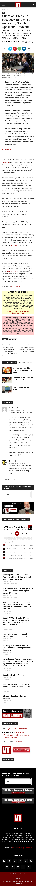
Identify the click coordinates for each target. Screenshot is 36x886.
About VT (9, 311)
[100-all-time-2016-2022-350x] (18, 803)
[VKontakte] (18, 867)
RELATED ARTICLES (9, 363)
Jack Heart (29, 733)
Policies (20, 874)
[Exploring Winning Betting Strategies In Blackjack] (7, 380)
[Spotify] (7, 867)
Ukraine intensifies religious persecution (14, 697)
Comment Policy (18, 313)
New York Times (12, 271)
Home (3, 9)
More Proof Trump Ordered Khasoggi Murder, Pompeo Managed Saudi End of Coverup (9, 352)
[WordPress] (23, 867)
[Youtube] (29, 867)
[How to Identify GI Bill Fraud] (7, 389)
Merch (22, 876)
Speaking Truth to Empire (13, 675)
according (14, 245)
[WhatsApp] (20, 49)
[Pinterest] (15, 49)
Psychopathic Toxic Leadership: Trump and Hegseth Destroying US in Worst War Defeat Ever (18, 577)
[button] (3, 4)
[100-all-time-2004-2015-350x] (18, 793)
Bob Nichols (14, 737)
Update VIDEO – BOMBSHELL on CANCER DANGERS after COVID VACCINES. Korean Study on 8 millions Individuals (16, 621)
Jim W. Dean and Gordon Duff (12, 41)
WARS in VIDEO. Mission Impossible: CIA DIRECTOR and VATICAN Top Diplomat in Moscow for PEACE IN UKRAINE (17, 605)
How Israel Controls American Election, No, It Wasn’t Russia (26, 350)
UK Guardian (15, 287)
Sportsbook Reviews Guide (25, 881)
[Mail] (15, 861)
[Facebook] (9, 861)
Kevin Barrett (22, 729)
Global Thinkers (8, 759)
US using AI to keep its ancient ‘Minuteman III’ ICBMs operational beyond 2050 (17, 647)
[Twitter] (10, 49)
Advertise (28, 876)
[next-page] (6, 397)
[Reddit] (20, 861)
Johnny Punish (21, 741)
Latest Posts (7, 570)
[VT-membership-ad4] (18, 513)
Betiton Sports (18, 883)
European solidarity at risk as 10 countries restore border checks (16, 685)
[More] (29, 49)
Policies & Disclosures (22, 311)
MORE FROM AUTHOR (25, 363)
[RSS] (31, 861)
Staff (14, 874)
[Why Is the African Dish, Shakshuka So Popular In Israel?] (7, 370)
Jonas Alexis (12, 729)
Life (8, 9)
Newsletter (15, 876)
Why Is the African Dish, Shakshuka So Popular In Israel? (22, 370)
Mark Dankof (19, 735)
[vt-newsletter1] (17, 753)
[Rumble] (26, 861)
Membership (6, 876)
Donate (26, 874)
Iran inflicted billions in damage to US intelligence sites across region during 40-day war (18, 590)
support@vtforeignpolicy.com (22, 848)
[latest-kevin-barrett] (17, 717)
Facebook (5, 162)
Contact (18, 878)
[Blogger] (4, 861)
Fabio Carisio (20, 733)
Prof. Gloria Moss (7, 735)
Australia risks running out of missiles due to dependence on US (17, 635)
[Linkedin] (24, 49)
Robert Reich (6, 149)
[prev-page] (3, 397)
